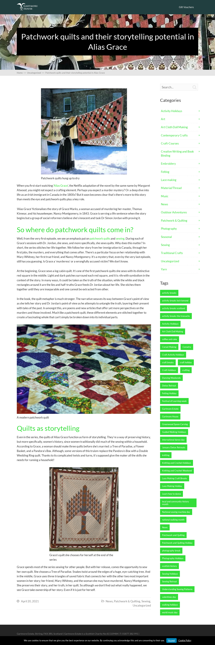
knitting (165, 455)
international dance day (173, 439)
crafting (186, 370)
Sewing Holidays (170, 573)
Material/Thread (171, 188)
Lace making (168, 180)
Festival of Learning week (174, 401)
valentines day (169, 597)
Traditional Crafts (172, 253)
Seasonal (166, 237)
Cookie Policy (184, 640)
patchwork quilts (100, 238)
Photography (169, 228)
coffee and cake (169, 339)
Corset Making (169, 347)
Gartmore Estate (170, 408)
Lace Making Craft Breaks (174, 478)
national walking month (173, 519)
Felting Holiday (169, 393)
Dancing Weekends (171, 378)
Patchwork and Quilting (173, 535)
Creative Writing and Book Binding (177, 153)
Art (163, 119)
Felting (165, 172)
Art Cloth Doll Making (174, 127)
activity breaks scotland (173, 308)
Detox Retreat (169, 385)
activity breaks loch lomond (175, 300)
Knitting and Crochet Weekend (177, 470)
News (109, 601)
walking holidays (170, 604)
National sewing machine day (176, 512)
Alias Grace (61, 185)
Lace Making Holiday (172, 486)
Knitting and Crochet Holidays (176, 463)
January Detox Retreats (173, 447)
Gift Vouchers (186, 7)
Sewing (145, 601)
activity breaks (169, 293)
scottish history (169, 566)
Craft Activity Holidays (173, 354)
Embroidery (168, 163)
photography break (171, 550)
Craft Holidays (169, 370)
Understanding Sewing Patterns (177, 589)
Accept (171, 640)
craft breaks (168, 362)
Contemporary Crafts (174, 135)
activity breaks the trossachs (176, 316)
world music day (170, 612)
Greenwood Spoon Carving (175, 424)
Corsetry (187, 347)
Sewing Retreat (169, 581)
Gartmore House (170, 416)
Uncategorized (142, 605)
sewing (120, 238)
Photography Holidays (172, 558)
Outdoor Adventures (174, 212)
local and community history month (175, 503)
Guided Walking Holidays (174, 432)
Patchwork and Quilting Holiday (177, 543)
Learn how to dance (171, 493)
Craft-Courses (170, 143)
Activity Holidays (171, 111)
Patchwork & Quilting (127, 601)
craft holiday (186, 362)
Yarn (164, 269)
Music (164, 196)
